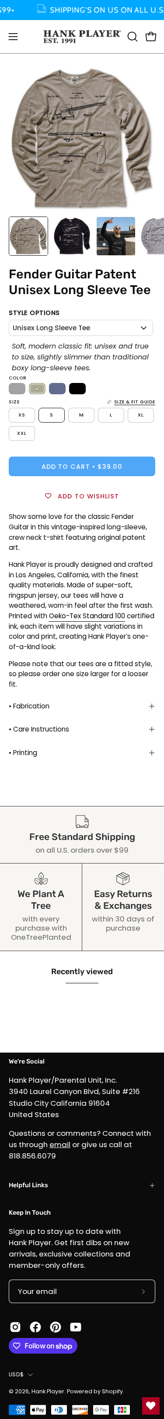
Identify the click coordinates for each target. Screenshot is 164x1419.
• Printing (23, 752)
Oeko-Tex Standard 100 (87, 615)
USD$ (16, 1374)
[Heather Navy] (57, 388)
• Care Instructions (39, 729)
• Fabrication (29, 706)
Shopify (112, 1391)
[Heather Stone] (37, 388)
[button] (132, 36)
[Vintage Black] (77, 388)
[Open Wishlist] (151, 1406)
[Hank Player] (82, 37)
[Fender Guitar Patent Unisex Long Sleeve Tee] (28, 236)
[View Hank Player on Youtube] (75, 1327)
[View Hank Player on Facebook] (35, 1327)
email (59, 1144)
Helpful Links (28, 1185)
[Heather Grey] (17, 388)
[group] (82, 10)
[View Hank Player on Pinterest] (55, 1327)
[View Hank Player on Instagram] (15, 1327)
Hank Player (47, 1391)
